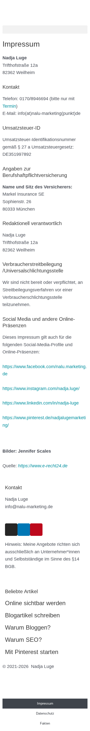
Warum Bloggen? (27, 627)
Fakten (45, 723)
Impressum (45, 703)
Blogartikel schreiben (32, 615)
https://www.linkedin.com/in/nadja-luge (40, 403)
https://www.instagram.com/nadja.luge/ (41, 388)
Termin (9, 106)
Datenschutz (45, 713)
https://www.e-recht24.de (43, 465)
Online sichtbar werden (35, 603)
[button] (45, 29)
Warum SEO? (23, 639)
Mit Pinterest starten (31, 652)
